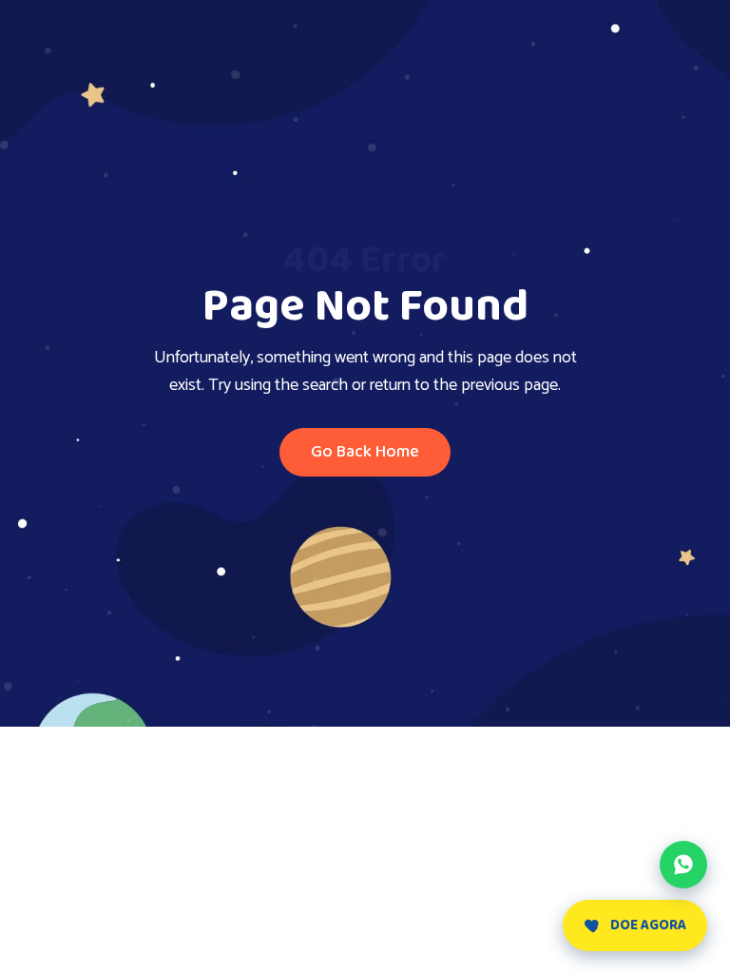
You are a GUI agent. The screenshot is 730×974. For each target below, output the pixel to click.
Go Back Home (365, 451)
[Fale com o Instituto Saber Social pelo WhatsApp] (683, 864)
